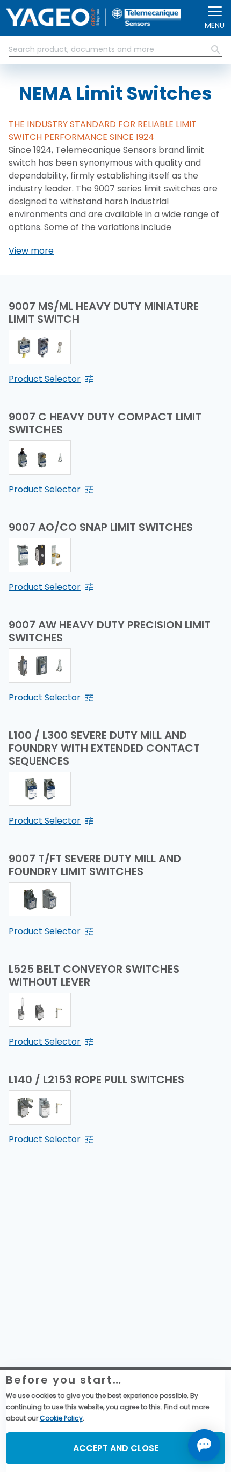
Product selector (45, 379)
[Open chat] (204, 1445)
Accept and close (115, 1448)
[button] (31, 251)
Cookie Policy (61, 1418)
